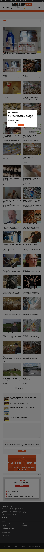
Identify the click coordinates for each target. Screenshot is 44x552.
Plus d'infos (17, 120)
